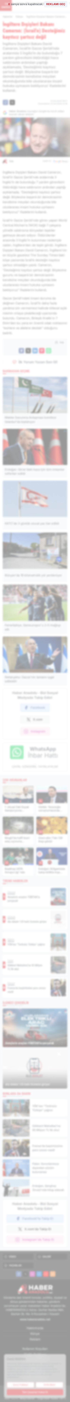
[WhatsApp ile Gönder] (48, 350)
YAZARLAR (15, 1265)
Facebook (38, 707)
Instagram (38, 731)
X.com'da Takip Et (37, 1229)
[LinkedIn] (39, 1274)
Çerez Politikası (20, 1384)
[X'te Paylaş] (12, 102)
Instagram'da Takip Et (38, 1239)
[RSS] (52, 1274)
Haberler (7, 16)
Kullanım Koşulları (35, 1349)
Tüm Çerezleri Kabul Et (35, 1392)
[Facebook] (18, 1274)
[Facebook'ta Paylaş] (5, 102)
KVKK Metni (49, 1384)
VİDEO (12, 1256)
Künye (35, 1333)
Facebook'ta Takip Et (37, 1218)
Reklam (35, 1339)
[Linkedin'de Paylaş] (35, 350)
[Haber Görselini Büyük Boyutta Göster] (35, 137)
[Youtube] (46, 1274)
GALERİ (46, 1256)
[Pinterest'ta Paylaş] (42, 350)
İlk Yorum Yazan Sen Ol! (38, 362)
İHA (11, 161)
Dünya (19, 16)
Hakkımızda (35, 1328)
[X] (25, 1274)
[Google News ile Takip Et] (60, 161)
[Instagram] (32, 1274)
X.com (37, 719)
